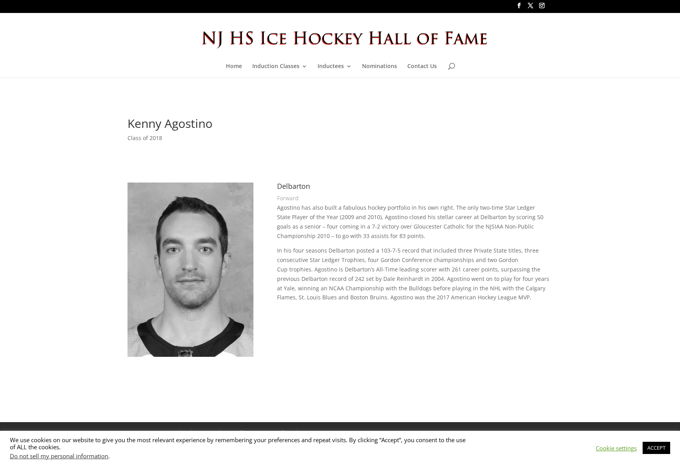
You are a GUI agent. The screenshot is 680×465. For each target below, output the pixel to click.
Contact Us (422, 66)
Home (234, 66)
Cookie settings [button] (616, 448)
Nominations (379, 66)
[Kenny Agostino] (190, 356)
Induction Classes (275, 66)
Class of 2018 (145, 138)
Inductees (331, 66)
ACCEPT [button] (656, 447)
